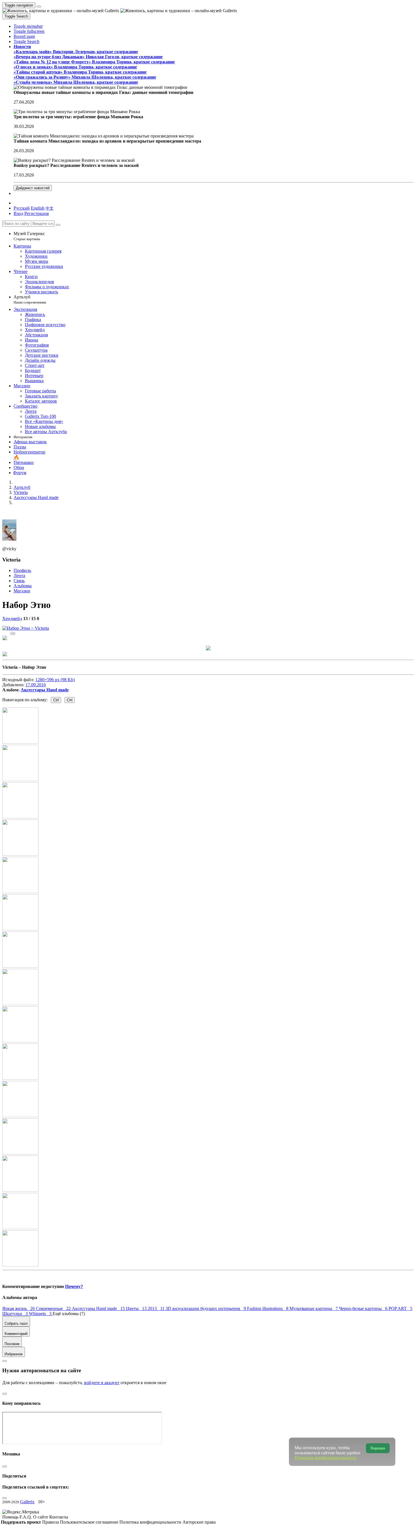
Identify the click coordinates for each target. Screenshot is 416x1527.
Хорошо (377, 1448)
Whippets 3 (41, 1313)
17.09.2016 (35, 684)
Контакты (58, 1517)
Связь (19, 580)
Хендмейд (12, 618)
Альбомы (23, 585)
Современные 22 (54, 1308)
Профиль (22, 570)
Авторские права (199, 1522)
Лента (19, 575)
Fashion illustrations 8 (268, 1308)
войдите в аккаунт (101, 1382)
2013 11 (157, 1308)
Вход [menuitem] (18, 213)
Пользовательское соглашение (89, 1522)
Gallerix (27, 1501)
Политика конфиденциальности (151, 1522)
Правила (51, 1522)
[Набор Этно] (25, 628)
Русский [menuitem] (22, 208)
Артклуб (30, 299)
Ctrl (56, 700)
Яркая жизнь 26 (19, 1308)
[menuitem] (49, 208)
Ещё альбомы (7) (69, 1313)
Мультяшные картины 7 (314, 1308)
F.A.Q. (26, 1517)
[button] (28, 26)
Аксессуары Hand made (45, 689)
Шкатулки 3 (15, 1313)
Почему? (74, 1286)
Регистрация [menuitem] (36, 213)
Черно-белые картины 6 (364, 1308)
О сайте (41, 1517)
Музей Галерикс (29, 236)
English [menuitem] (37, 208)
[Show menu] (39, 6)
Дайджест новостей (33, 188)
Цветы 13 (137, 1308)
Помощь (11, 1517)
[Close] (58, 225)
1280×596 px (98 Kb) (55, 679)
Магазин (22, 590)
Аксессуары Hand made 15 (99, 1308)
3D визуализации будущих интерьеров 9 (206, 1308)
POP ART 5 (400, 1308)
